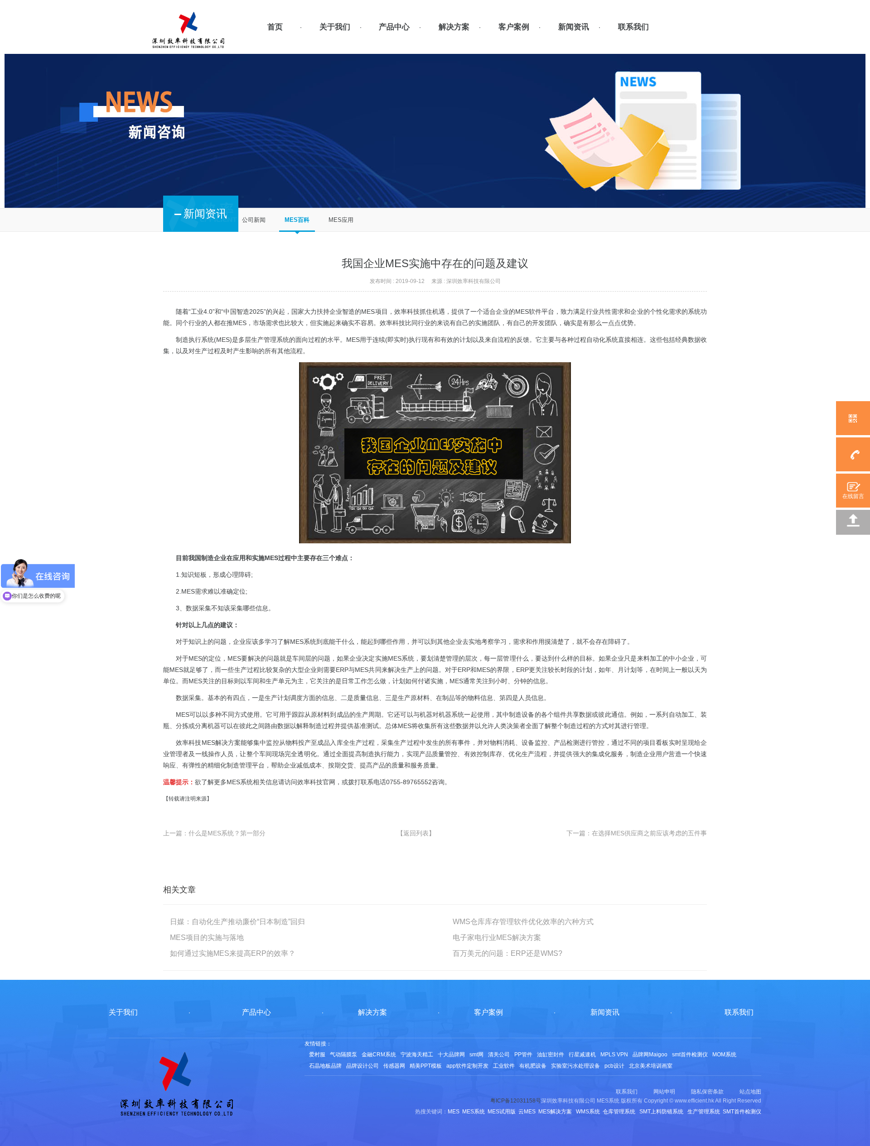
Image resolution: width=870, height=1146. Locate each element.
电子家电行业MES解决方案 (497, 937)
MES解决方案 (221, 742)
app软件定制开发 (467, 1066)
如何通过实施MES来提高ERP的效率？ (232, 953)
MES (195, 658)
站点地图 (750, 1091)
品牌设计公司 (362, 1066)
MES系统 (303, 641)
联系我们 (633, 27)
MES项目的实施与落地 (207, 937)
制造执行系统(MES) (204, 339)
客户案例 (513, 27)
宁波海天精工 (417, 1054)
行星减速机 (582, 1054)
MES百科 (297, 219)
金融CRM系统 (379, 1054)
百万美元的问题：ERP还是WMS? (507, 953)
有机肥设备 (532, 1066)
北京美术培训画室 (650, 1066)
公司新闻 (254, 219)
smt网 (476, 1054)
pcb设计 (614, 1066)
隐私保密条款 (707, 1091)
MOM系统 (724, 1054)
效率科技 (407, 311)
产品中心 (394, 27)
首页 (275, 27)
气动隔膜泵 (343, 1054)
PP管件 (523, 1054)
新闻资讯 (573, 27)
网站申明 (664, 1091)
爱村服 (317, 1054)
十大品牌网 (451, 1054)
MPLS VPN (614, 1054)
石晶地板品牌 (325, 1066)
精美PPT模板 (426, 1066)
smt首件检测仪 (690, 1054)
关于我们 (334, 27)
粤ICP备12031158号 (515, 1101)
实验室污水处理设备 (575, 1066)
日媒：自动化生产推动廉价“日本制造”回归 (237, 921)
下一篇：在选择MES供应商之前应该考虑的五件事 (636, 833)
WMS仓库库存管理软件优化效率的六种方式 (523, 921)
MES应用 (341, 219)
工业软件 (504, 1066)
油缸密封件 (550, 1054)
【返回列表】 (416, 833)
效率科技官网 (316, 782)
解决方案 (454, 27)
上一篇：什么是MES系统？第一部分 (214, 833)
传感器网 (394, 1066)
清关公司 (499, 1054)
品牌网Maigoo (650, 1054)
